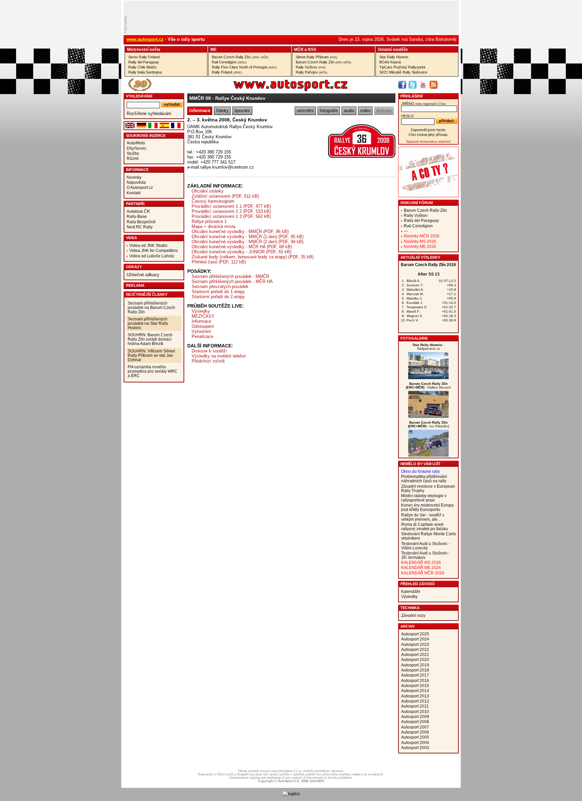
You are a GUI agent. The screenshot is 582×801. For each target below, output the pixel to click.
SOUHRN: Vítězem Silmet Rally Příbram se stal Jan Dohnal (151, 355)
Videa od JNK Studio (148, 245)
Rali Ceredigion (229, 62)
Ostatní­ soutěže (393, 49)
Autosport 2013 (415, 696)
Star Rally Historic (394, 57)
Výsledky (201, 311)
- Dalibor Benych (428, 385)
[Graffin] (428, 455)
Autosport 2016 (415, 680)
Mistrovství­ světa (143, 49)
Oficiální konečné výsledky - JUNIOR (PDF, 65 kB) (241, 251)
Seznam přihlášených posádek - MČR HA (232, 281)
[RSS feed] (433, 85)
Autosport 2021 (415, 654)
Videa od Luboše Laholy (151, 256)
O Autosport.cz (140, 187)
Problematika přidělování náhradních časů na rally (424, 478)
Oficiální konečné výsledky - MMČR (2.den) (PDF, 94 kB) (247, 241)
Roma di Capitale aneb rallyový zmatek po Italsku (424, 526)
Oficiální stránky (208, 191)
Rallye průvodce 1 (209, 221)
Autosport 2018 (415, 670)
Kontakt (133, 193)
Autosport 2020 (415, 659)
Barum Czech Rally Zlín (240, 57)
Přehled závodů (417, 584)
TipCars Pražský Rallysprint (402, 67)
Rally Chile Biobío (142, 67)
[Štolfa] (428, 377)
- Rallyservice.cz (429, 346)
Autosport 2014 (415, 690)
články (222, 110)
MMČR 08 (200, 98)
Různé (133, 158)
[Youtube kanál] (423, 85)
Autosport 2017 (415, 675)
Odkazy (134, 267)
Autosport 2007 (415, 727)
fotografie (329, 110)
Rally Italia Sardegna (145, 72)
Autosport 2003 (415, 747)
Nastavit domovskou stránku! (428, 141)
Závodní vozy (413, 615)
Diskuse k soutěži (209, 350)
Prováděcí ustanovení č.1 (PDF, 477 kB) (231, 206)
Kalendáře (410, 591)
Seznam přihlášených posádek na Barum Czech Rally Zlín (151, 307)
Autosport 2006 (415, 732)
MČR (298, 49)
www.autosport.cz (145, 39)
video (365, 110)
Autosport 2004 (415, 742)
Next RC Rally (140, 227)
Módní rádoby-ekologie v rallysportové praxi (424, 497)
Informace (137, 170)
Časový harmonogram (213, 201)
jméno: (424, 104)
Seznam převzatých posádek (220, 286)
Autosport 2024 (415, 639)
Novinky (134, 177)
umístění (305, 110)
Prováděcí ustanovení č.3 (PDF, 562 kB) (231, 216)
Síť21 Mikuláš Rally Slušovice (403, 72)
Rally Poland (227, 72)
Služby (133, 153)
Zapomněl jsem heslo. (428, 130)
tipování (242, 110)
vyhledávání (139, 96)
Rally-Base (137, 216)
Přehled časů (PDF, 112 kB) (219, 261)
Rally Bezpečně (141, 222)
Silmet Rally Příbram (316, 57)
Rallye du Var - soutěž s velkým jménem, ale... (422, 517)
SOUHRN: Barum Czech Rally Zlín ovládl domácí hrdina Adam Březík (150, 339)
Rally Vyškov (311, 67)
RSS (312, 49)
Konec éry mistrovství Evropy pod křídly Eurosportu (427, 507)
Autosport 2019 (415, 665)
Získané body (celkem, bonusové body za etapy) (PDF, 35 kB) (253, 256)
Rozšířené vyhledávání (149, 113)
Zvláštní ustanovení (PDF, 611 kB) (225, 196)
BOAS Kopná (390, 62)
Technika (410, 608)
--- (406, 231)
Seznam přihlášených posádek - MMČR (230, 276)
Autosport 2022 (415, 649)
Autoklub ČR (138, 211)
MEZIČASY (203, 316)
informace (199, 110)
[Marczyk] (428, 416)
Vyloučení (201, 331)
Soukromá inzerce (145, 136)
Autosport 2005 (415, 737)
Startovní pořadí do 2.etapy (218, 296)
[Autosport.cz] (271, 89)
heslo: (408, 116)
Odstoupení (203, 326)
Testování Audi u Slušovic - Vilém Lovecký (425, 545)
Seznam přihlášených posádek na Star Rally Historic (148, 323)
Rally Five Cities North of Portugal (244, 67)
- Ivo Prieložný (428, 424)
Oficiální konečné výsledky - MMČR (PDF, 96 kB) (240, 231)
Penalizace (202, 336)
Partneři (135, 204)
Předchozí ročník (208, 361)
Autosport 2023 (415, 644)
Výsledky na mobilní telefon (219, 356)
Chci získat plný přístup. (428, 135)
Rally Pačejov (311, 72)
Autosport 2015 (415, 685)
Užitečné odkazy (143, 274)
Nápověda (136, 182)
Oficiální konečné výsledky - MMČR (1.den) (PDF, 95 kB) (247, 236)
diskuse (383, 110)
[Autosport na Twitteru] (413, 85)
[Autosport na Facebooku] (402, 85)
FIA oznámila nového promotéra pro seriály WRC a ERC (152, 371)
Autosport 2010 (415, 711)
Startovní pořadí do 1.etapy (218, 291)
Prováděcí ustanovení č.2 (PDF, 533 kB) (231, 211)
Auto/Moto (136, 143)
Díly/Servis (136, 148)
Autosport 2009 (415, 716)
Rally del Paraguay (143, 62)
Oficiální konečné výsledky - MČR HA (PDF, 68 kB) (242, 246)
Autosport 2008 (415, 721)
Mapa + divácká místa (213, 226)
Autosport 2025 (415, 634)
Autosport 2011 (415, 706)
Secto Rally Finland (144, 57)
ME (214, 49)
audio (349, 110)
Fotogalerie (414, 338)
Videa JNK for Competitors (153, 250)
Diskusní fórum (416, 203)
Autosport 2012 (415, 701)
